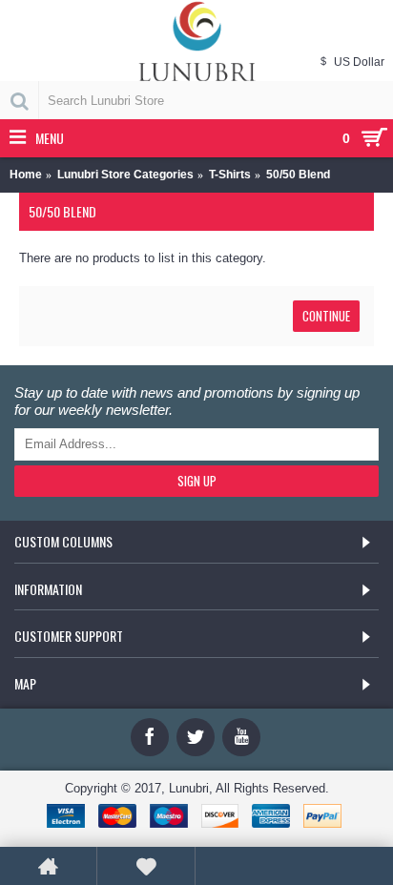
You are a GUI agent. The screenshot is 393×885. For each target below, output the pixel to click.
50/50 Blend (298, 174)
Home (26, 174)
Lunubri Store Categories (125, 174)
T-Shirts (230, 174)
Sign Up (197, 480)
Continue (326, 315)
